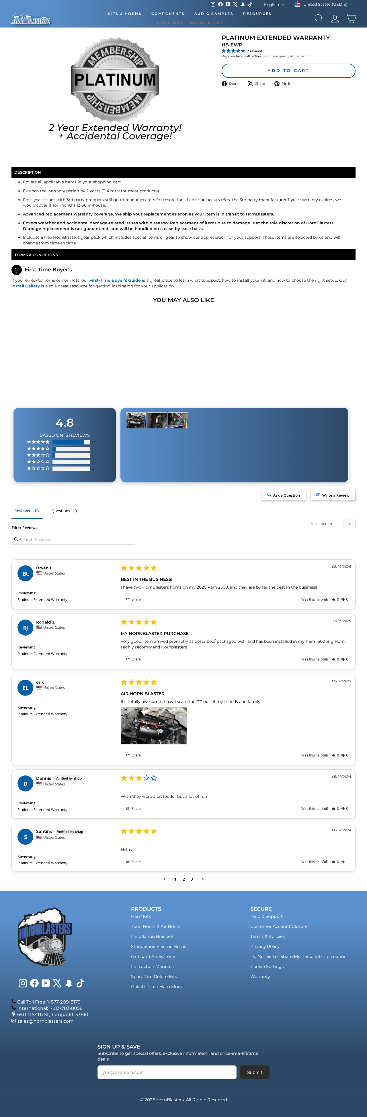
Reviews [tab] (22, 511)
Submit (254, 1072)
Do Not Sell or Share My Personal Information (298, 956)
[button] (335, 599)
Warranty (260, 976)
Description (27, 172)
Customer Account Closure (279, 926)
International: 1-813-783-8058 (50, 1008)
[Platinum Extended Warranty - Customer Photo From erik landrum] (136, 420)
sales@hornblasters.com (45, 1021)
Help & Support (266, 916)
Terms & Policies (267, 936)
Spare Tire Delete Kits (154, 976)
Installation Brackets (152, 936)
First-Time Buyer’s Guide (115, 280)
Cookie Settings (267, 966)
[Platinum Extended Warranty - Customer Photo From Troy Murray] (157, 420)
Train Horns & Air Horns (155, 926)
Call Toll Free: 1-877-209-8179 (49, 1002)
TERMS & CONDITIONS (36, 254)
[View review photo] (154, 725)
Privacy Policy (265, 946)
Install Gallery (25, 286)
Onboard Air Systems (153, 956)
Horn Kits (141, 916)
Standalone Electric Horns (158, 946)
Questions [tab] (60, 511)
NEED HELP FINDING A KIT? (190, 23)
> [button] (203, 879)
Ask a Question (286, 495)
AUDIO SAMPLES (213, 13)
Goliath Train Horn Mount (158, 986)
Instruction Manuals (152, 966)
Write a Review (336, 495)
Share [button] (136, 599)
